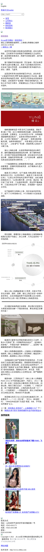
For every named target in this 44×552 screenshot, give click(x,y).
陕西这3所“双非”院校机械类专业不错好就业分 (23, 410)
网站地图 (4, 546)
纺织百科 (9, 25)
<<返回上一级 (6, 47)
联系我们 (9, 28)
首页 (7, 18)
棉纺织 (8, 23)
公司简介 (9, 21)
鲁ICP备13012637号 (17, 539)
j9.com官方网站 (7, 40)
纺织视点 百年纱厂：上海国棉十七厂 (22, 408)
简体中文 (4, 10)
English (11, 10)
